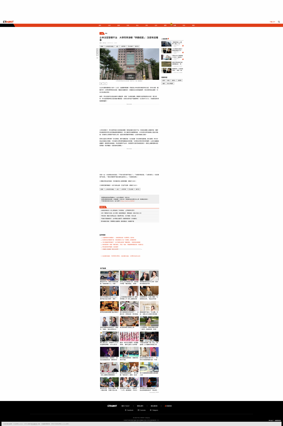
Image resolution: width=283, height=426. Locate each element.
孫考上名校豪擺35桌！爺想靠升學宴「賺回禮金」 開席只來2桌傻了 (129, 282)
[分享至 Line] (97, 49)
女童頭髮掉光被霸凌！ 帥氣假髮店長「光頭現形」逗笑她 (118, 237)
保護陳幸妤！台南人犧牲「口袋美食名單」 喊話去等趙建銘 (149, 298)
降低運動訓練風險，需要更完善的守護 (129, 359)
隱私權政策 (34, 424)
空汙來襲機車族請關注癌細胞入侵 (149, 374)
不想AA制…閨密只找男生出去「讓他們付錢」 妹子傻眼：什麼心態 (118, 216)
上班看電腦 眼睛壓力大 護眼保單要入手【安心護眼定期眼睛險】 (129, 298)
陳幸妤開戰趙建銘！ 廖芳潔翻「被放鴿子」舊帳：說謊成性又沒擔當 (129, 374)
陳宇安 (137, 46)
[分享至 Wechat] (97, 54)
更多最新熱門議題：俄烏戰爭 (110, 247)
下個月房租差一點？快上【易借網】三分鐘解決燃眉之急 (149, 343)
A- (105, 83)
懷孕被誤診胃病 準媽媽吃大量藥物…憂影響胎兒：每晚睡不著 (117, 221)
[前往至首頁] (8, 22)
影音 (184, 25)
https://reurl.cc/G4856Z (128, 201)
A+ (101, 83)
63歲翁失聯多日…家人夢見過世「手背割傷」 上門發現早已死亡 (118, 210)
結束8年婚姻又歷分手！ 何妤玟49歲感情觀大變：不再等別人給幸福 (149, 359)
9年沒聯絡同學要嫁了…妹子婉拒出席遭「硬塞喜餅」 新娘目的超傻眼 (121, 242)
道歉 (163, 83)
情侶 (168, 80)
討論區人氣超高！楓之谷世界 (110, 249)
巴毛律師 (130, 46)
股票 (163, 80)
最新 (100, 25)
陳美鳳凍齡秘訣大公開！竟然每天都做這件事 (149, 282)
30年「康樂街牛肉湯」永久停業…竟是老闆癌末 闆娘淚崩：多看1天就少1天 (121, 213)
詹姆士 (174, 80)
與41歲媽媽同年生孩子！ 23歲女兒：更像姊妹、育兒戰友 (129, 313)
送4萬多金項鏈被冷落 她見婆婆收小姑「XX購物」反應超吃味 (119, 240)
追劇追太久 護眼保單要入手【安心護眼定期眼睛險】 (108, 374)
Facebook (130, 410)
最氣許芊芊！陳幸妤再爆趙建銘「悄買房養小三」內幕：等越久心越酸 (109, 282)
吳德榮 (180, 80)
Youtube (143, 410)
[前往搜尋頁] (279, 22)
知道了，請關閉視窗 (275, 420)
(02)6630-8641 (115, 256)
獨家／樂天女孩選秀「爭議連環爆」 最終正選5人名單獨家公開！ (129, 343)
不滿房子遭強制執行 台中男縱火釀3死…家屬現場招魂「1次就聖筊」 (119, 218)
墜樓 (102, 46)
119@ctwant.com (135, 256)
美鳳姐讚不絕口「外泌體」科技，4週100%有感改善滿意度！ (149, 313)
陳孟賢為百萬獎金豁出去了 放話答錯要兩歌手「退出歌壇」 (149, 389)
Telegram (155, 410)
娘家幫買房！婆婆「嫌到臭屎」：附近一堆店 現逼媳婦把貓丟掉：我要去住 (122, 244)
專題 (193, 25)
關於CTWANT (126, 406)
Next (97, 57)
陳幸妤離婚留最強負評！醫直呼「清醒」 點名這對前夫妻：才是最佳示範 (109, 328)
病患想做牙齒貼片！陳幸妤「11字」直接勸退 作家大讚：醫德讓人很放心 (128, 389)
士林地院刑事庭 (109, 46)
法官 (117, 46)
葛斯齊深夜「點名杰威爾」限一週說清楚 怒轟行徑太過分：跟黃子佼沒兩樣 (109, 389)
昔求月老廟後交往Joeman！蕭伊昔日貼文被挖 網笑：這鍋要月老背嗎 (109, 298)
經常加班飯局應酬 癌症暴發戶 (109, 312)
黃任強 (104, 43)
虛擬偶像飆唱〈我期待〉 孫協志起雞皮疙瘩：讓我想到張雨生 (109, 359)
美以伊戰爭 (170, 83)
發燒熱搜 (169, 406)
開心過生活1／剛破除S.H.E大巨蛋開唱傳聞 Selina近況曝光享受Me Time (109, 343)
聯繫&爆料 (140, 406)
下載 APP (272, 22)
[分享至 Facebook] (97, 52)
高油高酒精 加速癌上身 (127, 327)
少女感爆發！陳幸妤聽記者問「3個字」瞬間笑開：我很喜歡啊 (149, 328)
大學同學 (123, 46)
